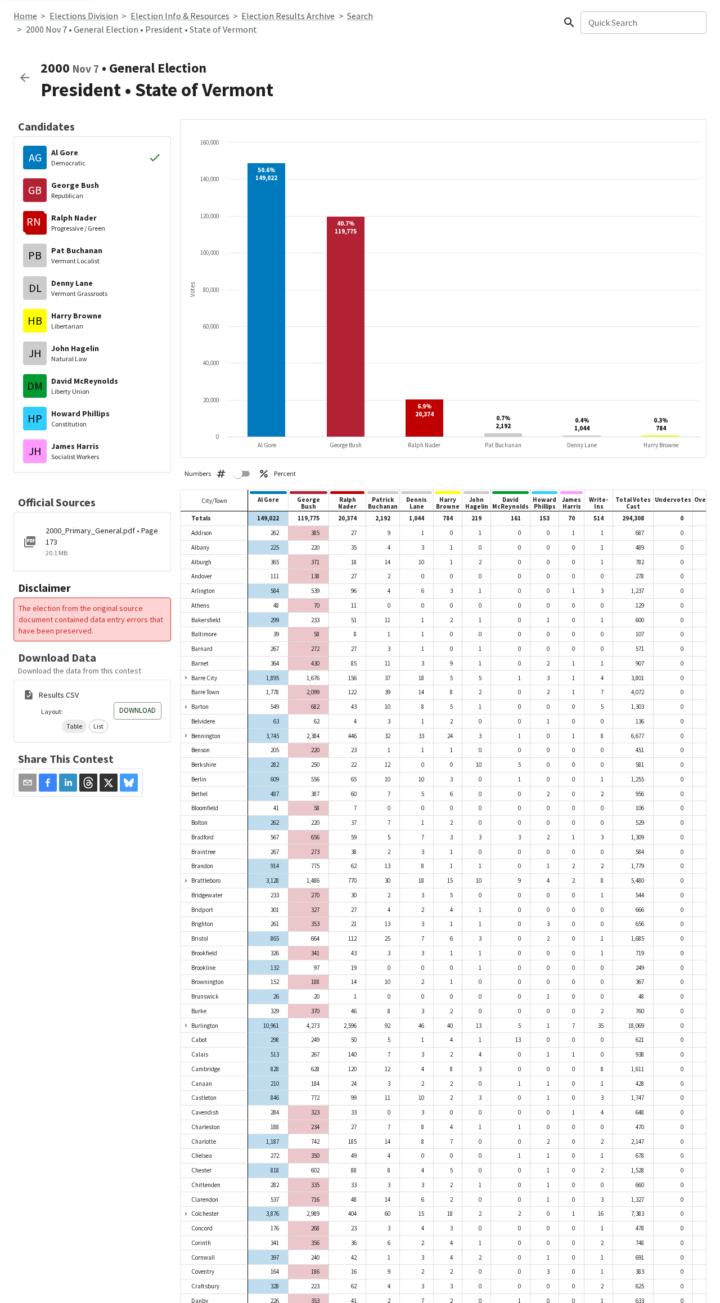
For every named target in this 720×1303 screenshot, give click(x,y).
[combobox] (642, 22)
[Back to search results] (25, 77)
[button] (74, 726)
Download (137, 710)
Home (25, 15)
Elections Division (84, 15)
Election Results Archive (288, 15)
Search (360, 15)
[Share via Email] (28, 783)
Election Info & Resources (180, 15)
